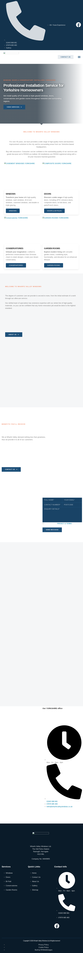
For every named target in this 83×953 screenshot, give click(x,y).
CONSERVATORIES (16, 265)
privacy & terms (64, 523)
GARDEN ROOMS (53, 265)
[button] (79, 57)
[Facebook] (78, 24)
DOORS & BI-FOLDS (54, 211)
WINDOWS (13, 211)
